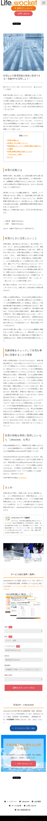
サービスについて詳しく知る (25, 728)
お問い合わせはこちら (24, 764)
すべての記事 (16, 806)
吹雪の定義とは (13, 140)
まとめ (10, 157)
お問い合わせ (23, 13)
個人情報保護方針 (23, 810)
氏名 (5, 636)
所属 (5, 627)
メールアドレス (9, 646)
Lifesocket (25, 801)
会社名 (6, 656)
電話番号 (7, 665)
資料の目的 (8, 675)
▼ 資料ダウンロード (23, 8)
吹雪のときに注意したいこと (18, 143)
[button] (43, 3)
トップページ (12, 801)
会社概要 (37, 801)
